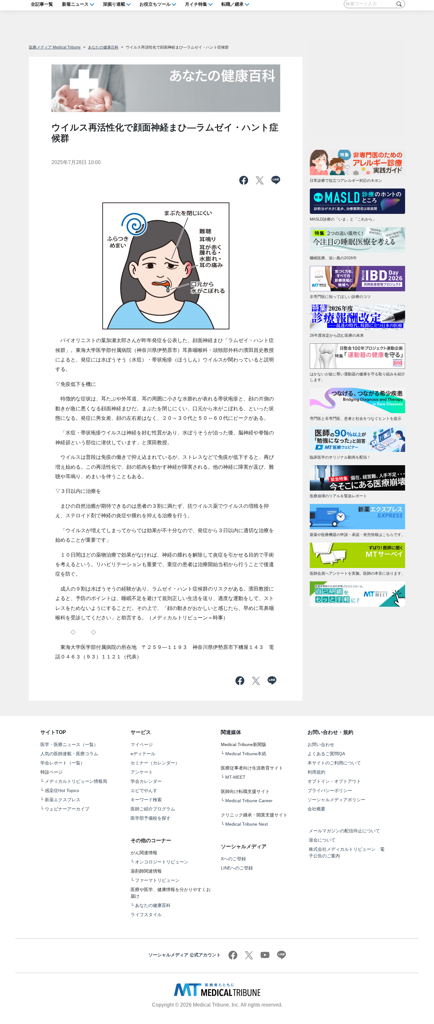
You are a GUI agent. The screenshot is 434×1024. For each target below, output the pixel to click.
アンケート (142, 772)
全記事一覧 (42, 3)
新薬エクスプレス (62, 799)
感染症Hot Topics (62, 790)
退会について (322, 839)
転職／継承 (232, 3)
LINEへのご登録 (237, 867)
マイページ (142, 744)
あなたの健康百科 (103, 47)
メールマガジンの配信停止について (344, 830)
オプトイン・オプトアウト (334, 781)
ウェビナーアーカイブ (67, 808)
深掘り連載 (114, 3)
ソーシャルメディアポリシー (336, 799)
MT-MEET (235, 777)
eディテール (143, 753)
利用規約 (316, 772)
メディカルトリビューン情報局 (76, 781)
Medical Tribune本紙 (245, 753)
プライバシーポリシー (330, 790)
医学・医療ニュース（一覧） (69, 744)
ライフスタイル (146, 914)
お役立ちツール (155, 3)
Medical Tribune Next (246, 824)
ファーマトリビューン (157, 880)
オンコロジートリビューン (161, 861)
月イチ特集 (196, 3)
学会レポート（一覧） (62, 762)
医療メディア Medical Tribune (55, 47)
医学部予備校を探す (151, 818)
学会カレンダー (146, 781)
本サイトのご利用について (334, 762)
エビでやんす (144, 790)
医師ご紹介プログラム (153, 808)
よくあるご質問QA (326, 753)
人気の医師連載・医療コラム (69, 753)
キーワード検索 (146, 799)
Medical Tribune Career (249, 800)
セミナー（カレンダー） (155, 762)
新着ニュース (75, 3)
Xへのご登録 (233, 858)
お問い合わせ (321, 744)
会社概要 (316, 808)
